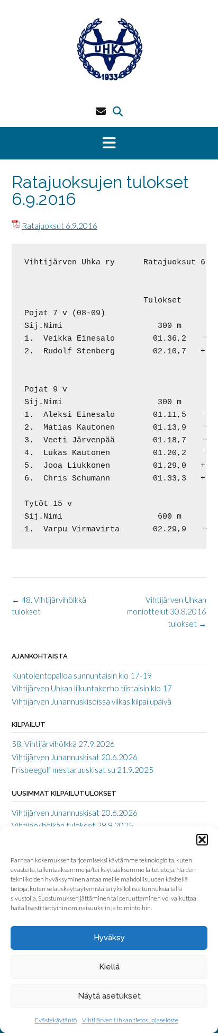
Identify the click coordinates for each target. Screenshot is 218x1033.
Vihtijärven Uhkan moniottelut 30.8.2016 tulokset (166, 611)
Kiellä (109, 967)
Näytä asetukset (109, 996)
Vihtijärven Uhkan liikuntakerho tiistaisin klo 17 (92, 688)
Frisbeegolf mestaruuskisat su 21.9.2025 (82, 769)
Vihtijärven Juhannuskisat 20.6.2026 (75, 757)
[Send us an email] (101, 111)
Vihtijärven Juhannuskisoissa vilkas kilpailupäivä (91, 701)
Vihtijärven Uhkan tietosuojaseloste (130, 1020)
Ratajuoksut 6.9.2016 (59, 225)
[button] (202, 839)
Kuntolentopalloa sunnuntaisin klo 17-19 (82, 675)
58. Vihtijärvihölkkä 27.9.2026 (63, 744)
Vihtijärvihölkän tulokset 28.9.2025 (72, 825)
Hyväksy (109, 937)
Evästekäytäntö (56, 1020)
